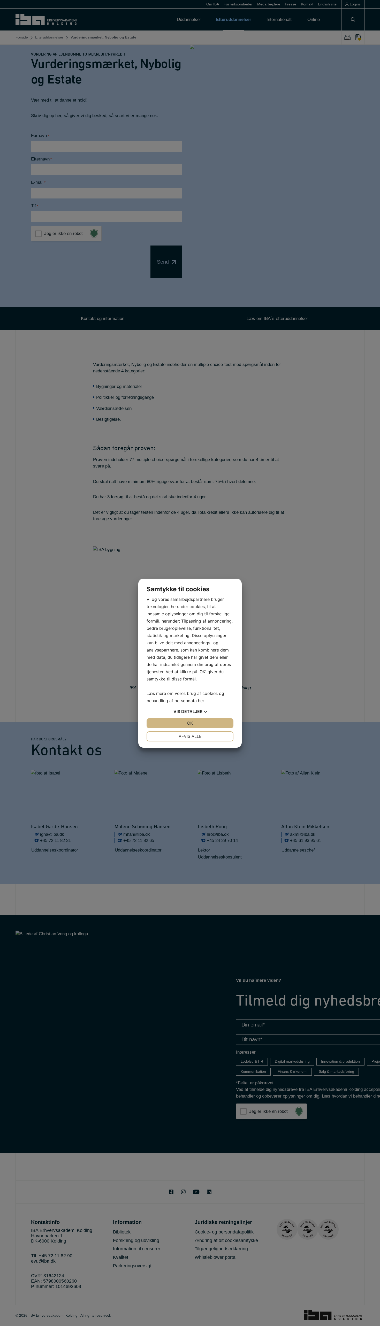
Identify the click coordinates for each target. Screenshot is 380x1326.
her (201, 700)
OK (190, 723)
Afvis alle (190, 736)
